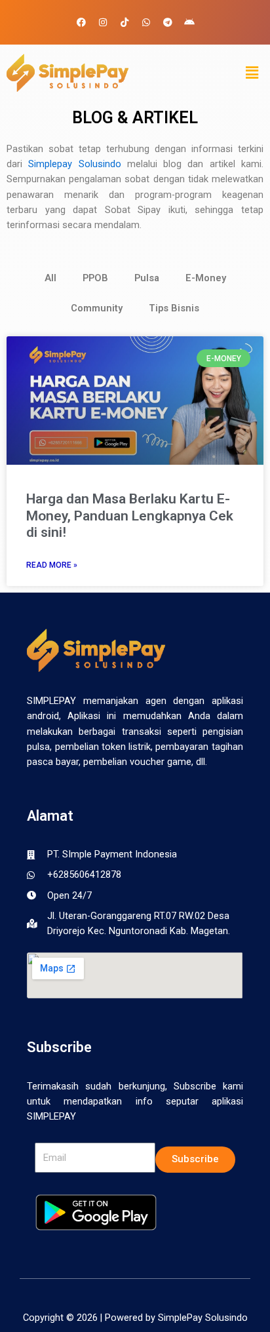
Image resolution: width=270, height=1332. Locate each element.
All (50, 278)
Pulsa (146, 278)
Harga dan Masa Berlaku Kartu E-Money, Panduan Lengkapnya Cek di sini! (129, 515)
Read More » (51, 565)
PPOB (95, 278)
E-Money (205, 278)
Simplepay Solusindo (74, 164)
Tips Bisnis (174, 308)
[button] (252, 73)
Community (97, 308)
